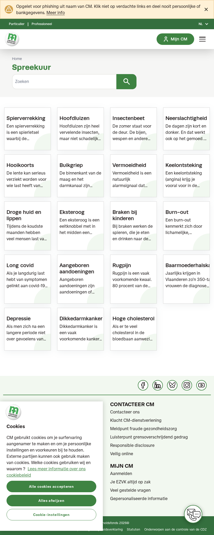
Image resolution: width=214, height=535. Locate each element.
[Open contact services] (193, 514)
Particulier (17, 24)
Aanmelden (121, 473)
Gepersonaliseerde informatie (139, 498)
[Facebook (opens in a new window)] (143, 385)
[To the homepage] (12, 39)
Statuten (133, 529)
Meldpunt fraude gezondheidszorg (143, 428)
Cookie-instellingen (51, 514)
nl (201, 24)
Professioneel (42, 24)
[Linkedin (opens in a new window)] (157, 385)
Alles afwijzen (51, 500)
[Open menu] (202, 39)
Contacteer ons (125, 412)
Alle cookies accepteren (51, 486)
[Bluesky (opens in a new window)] (172, 385)
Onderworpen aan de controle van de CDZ (175, 529)
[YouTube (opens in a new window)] (201, 385)
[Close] (206, 9)
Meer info (55, 12)
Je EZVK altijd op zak (130, 482)
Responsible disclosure (132, 445)
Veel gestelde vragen (130, 490)
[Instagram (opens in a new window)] (187, 385)
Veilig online (121, 453)
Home (17, 59)
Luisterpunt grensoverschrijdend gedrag (149, 437)
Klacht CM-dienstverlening (136, 420)
